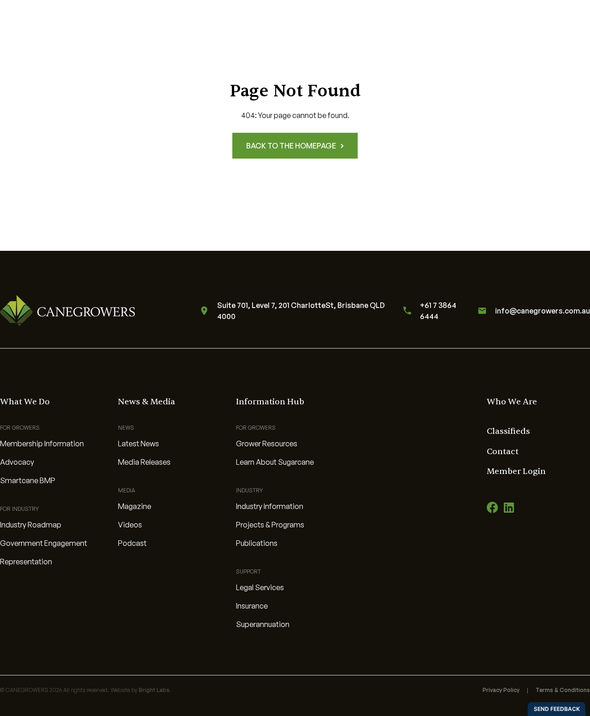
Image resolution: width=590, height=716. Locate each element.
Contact (503, 451)
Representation (26, 561)
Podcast (132, 543)
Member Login (516, 471)
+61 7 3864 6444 (438, 311)
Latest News (138, 443)
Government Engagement (43, 543)
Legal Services (260, 587)
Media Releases (144, 462)
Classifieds (508, 431)
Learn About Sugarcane (275, 462)
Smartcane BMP (27, 480)
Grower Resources (266, 443)
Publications (256, 543)
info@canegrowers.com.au (542, 310)
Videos (130, 524)
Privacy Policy (501, 689)
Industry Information (269, 506)
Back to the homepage (291, 145)
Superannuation (262, 624)
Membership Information (42, 443)
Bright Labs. (155, 689)
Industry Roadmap (30, 524)
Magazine (134, 506)
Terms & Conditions (563, 689)
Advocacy (17, 462)
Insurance (252, 605)
